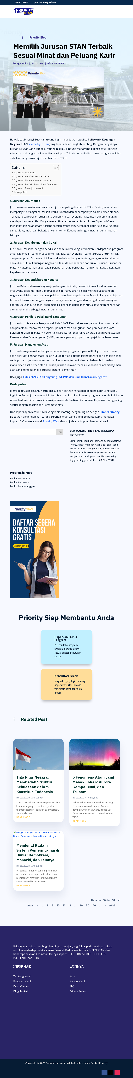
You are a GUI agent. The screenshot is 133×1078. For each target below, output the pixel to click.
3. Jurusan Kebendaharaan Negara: (32, 180)
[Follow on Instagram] (117, 1072)
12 (69, 905)
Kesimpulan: (20, 192)
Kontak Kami (77, 981)
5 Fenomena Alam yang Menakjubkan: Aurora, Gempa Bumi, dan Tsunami (93, 784)
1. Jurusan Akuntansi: (25, 172)
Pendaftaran (21, 986)
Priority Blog (38, 37)
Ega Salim (22, 63)
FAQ (71, 986)
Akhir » (113, 905)
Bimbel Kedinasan (19, 482)
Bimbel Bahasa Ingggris (22, 486)
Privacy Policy (77, 991)
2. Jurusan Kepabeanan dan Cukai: (32, 176)
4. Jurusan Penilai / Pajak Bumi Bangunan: (36, 184)
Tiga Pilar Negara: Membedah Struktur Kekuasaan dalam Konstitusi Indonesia (34, 784)
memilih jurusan (39, 144)
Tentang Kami (21, 976)
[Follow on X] (110, 1072)
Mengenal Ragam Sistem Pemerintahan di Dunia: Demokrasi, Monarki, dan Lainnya (37, 852)
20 (81, 905)
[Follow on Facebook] (104, 1072)
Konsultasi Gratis (66, 676)
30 (87, 905)
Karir (72, 976)
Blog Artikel (20, 991)
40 (94, 905)
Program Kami (22, 981)
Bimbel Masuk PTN (20, 478)
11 (64, 905)
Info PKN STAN (55, 63)
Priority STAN (51, 421)
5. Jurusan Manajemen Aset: (29, 188)
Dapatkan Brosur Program (65, 638)
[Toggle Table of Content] (54, 167)
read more (23, 817)
